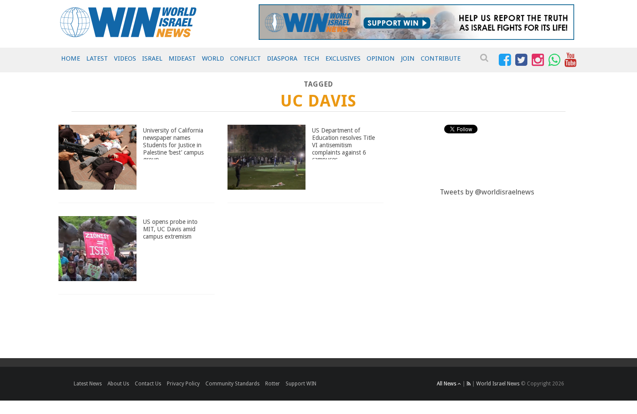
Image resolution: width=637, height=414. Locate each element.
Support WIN (301, 384)
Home (70, 58)
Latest (97, 58)
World (213, 58)
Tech (311, 58)
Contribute (441, 58)
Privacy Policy (183, 384)
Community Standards (232, 384)
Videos (125, 58)
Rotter (272, 384)
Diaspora (282, 58)
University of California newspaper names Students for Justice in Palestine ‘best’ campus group (173, 145)
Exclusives (343, 58)
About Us (118, 384)
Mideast (182, 58)
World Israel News (498, 384)
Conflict (245, 58)
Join (408, 58)
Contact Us (148, 384)
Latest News (88, 384)
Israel (152, 58)
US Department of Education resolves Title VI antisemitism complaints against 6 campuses (343, 145)
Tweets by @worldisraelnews (487, 192)
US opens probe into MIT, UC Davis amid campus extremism (170, 229)
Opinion (381, 58)
